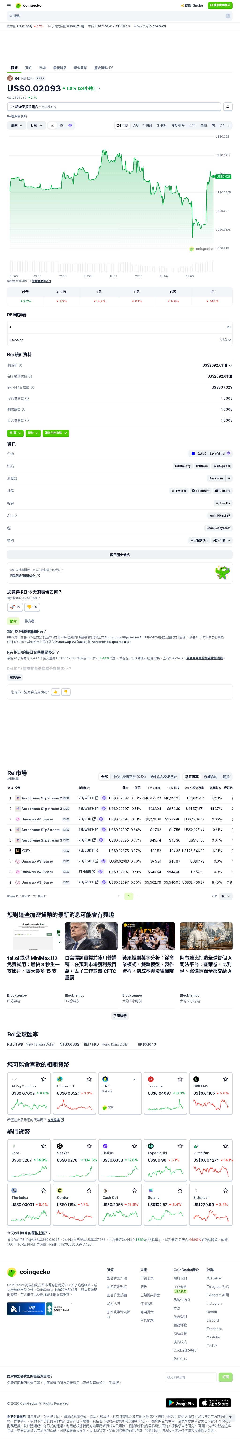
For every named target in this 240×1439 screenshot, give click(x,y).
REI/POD (84, 819)
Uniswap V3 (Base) (72, 642)
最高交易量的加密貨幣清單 (204, 658)
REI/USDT (86, 850)
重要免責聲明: (16, 1416)
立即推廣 (54, 1120)
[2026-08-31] (213, 125)
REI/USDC (86, 861)
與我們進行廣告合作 (23, 575)
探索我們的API (41, 281)
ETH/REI (84, 872)
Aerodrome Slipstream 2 (123, 637)
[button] (183, 466)
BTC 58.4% (106, 26)
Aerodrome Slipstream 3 (110, 642)
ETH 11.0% (123, 26)
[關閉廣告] (134, 1079)
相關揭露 (13, 779)
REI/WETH (86, 798)
